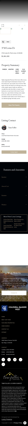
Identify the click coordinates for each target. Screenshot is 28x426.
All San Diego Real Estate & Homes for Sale (8, 221)
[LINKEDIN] (9, 359)
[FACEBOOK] (3, 359)
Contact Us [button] (14, 293)
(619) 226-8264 (10, 349)
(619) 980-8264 (10, 352)
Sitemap (4, 332)
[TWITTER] (20, 359)
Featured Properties (8, 322)
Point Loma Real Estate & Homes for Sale (8, 227)
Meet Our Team (6, 319)
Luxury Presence (7, 419)
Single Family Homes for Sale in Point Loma (19, 225)
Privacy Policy (18, 423)
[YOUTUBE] (15, 359)
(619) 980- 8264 (6, 141)
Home (3, 316)
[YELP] (3, 364)
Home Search (6, 326)
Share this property (14, 105)
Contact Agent (14, 152)
